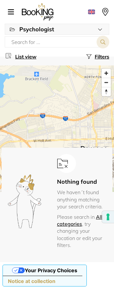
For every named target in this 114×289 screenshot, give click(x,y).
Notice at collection (31, 281)
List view (25, 56)
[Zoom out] (106, 82)
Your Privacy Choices (51, 270)
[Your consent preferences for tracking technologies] (108, 217)
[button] (13, 12)
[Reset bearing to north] (106, 91)
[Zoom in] (106, 73)
